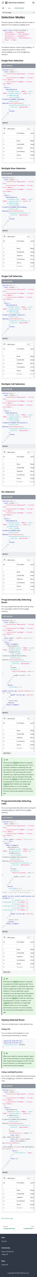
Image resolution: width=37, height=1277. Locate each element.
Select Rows (7, 753)
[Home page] (3, 8)
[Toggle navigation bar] (2, 2)
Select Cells (7, 972)
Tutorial (4, 1241)
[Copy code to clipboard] (33, 30)
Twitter (3, 1254)
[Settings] (4, 128)
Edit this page (8, 1218)
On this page (7, 13)
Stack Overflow (6, 1252)
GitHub (3, 1265)
